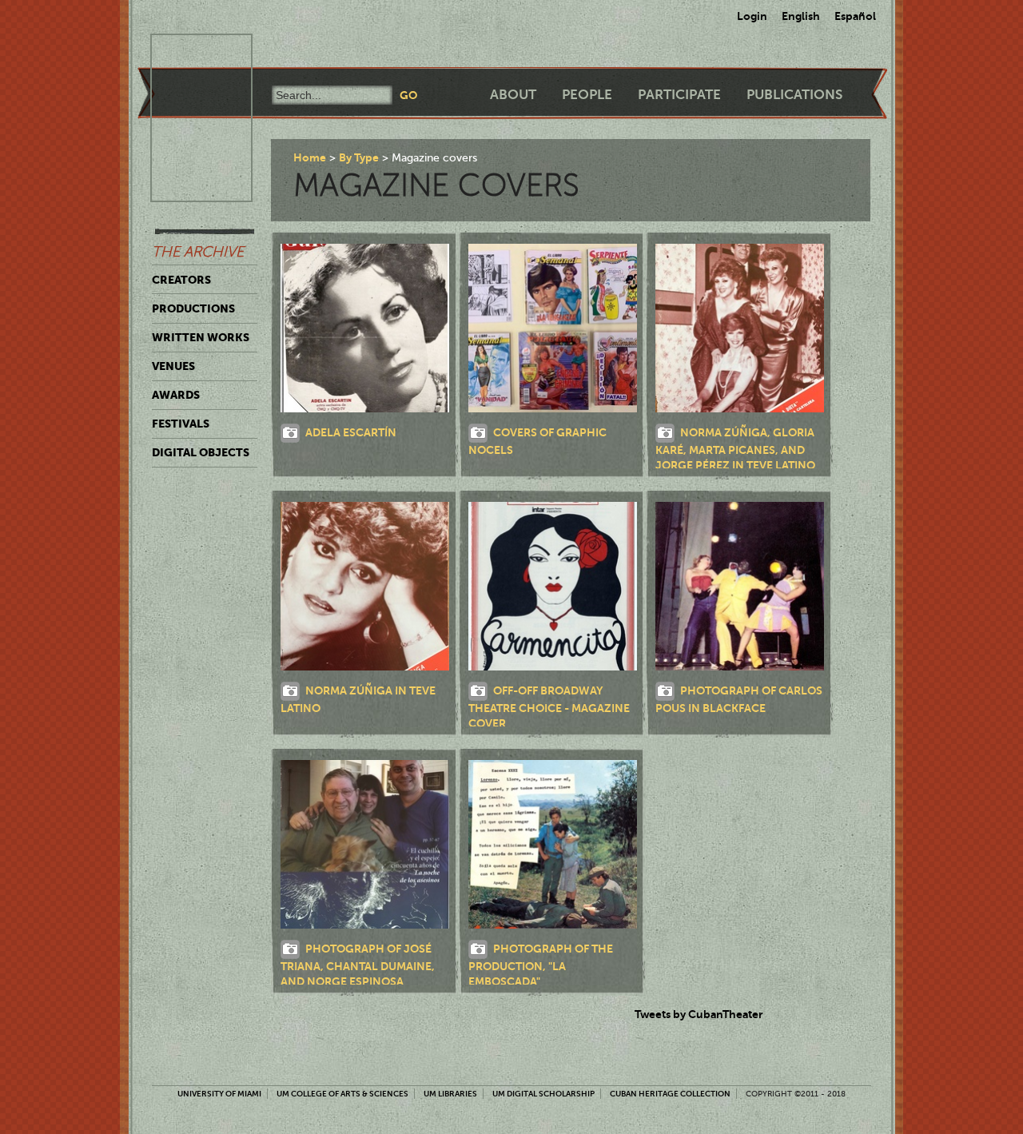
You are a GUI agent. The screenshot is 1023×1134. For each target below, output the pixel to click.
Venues (173, 366)
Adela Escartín (350, 431)
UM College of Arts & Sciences (342, 1093)
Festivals (180, 423)
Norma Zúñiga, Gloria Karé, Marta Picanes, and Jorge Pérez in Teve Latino (735, 448)
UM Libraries (450, 1093)
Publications (794, 94)
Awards (176, 394)
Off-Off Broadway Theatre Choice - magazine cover (549, 706)
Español (855, 16)
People (587, 94)
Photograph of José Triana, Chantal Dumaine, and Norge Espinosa (358, 965)
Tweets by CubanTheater (699, 1014)
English (801, 16)
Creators (181, 279)
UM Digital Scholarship (543, 1093)
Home (309, 157)
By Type (359, 157)
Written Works (200, 337)
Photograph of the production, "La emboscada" (540, 965)
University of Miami (219, 1093)
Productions (193, 308)
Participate (679, 94)
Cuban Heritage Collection (670, 1093)
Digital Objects (200, 452)
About (513, 94)
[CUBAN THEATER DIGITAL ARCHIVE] (187, 52)
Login (752, 16)
